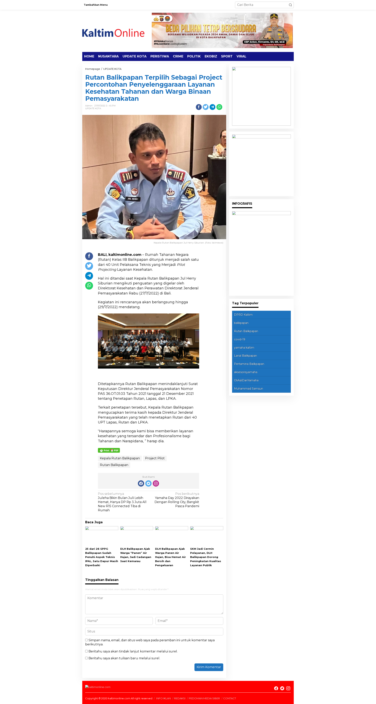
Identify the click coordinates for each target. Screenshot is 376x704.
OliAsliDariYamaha (246, 380)
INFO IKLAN (163, 698)
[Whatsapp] (219, 107)
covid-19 (239, 339)
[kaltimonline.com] (116, 31)
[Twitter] (148, 483)
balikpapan (241, 323)
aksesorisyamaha (245, 372)
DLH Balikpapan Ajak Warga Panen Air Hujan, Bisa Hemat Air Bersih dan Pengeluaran (170, 557)
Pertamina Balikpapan (249, 364)
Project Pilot (155, 458)
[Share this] (199, 107)
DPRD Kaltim (243, 314)
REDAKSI (179, 698)
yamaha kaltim (244, 347)
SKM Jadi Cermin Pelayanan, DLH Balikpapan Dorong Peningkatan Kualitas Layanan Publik (205, 557)
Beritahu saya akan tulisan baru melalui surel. (124, 658)
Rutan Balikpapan (114, 465)
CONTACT (229, 698)
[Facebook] (141, 483)
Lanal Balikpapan (245, 355)
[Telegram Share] (212, 107)
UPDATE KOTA (93, 108)
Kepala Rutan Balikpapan (120, 458)
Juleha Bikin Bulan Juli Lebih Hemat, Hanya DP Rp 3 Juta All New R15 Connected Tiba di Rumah (122, 502)
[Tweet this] (206, 107)
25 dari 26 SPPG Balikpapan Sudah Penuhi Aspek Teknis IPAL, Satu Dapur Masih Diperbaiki (101, 557)
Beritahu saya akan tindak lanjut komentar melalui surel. (133, 651)
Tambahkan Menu (96, 4)
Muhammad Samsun (248, 388)
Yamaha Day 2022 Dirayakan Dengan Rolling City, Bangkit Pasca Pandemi (177, 500)
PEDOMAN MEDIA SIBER (204, 698)
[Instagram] (156, 483)
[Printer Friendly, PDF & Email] (109, 450)
